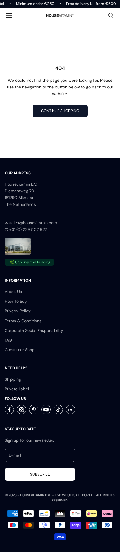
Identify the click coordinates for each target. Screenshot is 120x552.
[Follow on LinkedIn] (70, 409)
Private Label (17, 388)
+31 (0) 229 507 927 (28, 229)
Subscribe (40, 474)
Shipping (13, 379)
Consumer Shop (20, 349)
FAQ (8, 340)
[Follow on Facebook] (9, 409)
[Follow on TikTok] (58, 409)
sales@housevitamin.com (33, 222)
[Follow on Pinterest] (34, 409)
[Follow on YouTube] (46, 409)
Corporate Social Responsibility (34, 330)
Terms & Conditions (23, 320)
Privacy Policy (18, 311)
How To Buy (16, 301)
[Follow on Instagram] (21, 409)
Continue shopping (60, 110)
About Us (13, 291)
